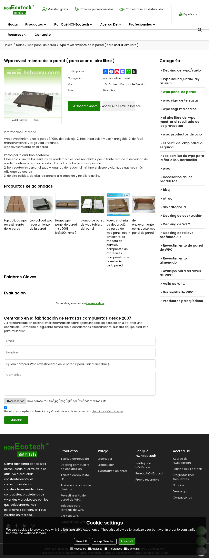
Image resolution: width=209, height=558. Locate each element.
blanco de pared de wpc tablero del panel (92, 224)
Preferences (115, 548)
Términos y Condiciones (108, 411)
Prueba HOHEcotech (150, 473)
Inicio (8, 45)
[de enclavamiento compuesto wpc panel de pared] (144, 204)
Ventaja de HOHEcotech (144, 465)
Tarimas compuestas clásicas (76, 487)
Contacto (42, 34)
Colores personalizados (96, 9)
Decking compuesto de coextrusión (75, 467)
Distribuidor (106, 465)
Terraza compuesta (75, 459)
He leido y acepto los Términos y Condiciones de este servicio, (63, 411)
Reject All (82, 541)
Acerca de (109, 24)
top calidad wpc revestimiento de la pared (15, 224)
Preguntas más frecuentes (184, 477)
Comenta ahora (95, 303)
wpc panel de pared (42, 45)
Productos (34, 24)
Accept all (127, 541)
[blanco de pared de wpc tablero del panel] (92, 204)
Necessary (79, 548)
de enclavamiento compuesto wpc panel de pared (144, 226)
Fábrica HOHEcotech (187, 469)
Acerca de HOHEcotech (182, 461)
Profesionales (140, 24)
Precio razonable (147, 479)
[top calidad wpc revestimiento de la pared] (16, 204)
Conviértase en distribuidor (145, 9)
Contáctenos (182, 497)
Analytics (96, 548)
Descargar (180, 491)
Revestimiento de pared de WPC (73, 497)
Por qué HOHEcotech (71, 24)
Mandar (16, 420)
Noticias (178, 485)
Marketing (133, 548)
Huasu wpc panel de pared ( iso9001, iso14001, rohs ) (66, 226)
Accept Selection (104, 541)
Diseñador (105, 459)
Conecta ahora (87, 106)
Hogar (13, 24)
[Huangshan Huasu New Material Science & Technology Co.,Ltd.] (19, 10)
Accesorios (17, 401)
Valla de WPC (70, 516)
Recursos (15, 34)
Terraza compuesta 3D (75, 477)
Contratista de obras (113, 471)
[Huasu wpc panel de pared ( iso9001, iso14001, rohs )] (67, 204)
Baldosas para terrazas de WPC (72, 508)
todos (20, 45)
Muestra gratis (58, 9)
